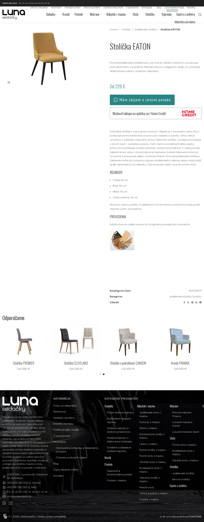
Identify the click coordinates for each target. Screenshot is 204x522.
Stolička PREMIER (47, 363)
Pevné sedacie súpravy (120, 412)
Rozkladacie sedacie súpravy (119, 420)
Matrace (174, 406)
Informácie (59, 442)
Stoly (172, 438)
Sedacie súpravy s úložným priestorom (118, 429)
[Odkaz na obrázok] (20, 404)
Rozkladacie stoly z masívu (150, 469)
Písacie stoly (146, 487)
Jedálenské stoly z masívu (150, 414)
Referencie (59, 411)
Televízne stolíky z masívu (149, 479)
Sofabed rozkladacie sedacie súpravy (119, 449)
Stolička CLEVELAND (99, 363)
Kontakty (58, 475)
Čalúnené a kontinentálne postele (119, 472)
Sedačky (108, 406)
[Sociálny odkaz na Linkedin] (196, 302)
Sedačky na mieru (63, 417)
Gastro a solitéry (178, 486)
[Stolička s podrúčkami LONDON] (151, 341)
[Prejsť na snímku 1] (100, 374)
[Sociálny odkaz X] (188, 302)
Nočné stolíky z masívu (152, 450)
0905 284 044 (9, 3)
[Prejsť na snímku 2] (103, 374)
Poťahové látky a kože (66, 429)
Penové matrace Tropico (181, 414)
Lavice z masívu (148, 444)
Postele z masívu (116, 480)
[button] (122, 240)
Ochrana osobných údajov (71, 457)
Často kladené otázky (66, 469)
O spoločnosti (61, 436)
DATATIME (196, 516)
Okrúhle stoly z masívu (152, 462)
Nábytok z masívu (146, 406)
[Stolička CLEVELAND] (99, 341)
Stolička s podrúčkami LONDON (151, 363)
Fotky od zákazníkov (65, 405)
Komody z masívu (149, 422)
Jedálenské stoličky (145, 29)
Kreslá (107, 457)
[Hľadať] (200, 14)
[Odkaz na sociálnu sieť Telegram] (200, 302)
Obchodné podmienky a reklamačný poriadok (77, 449)
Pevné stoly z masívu (151, 456)
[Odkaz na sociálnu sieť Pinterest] (192, 302)
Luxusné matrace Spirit (185, 432)
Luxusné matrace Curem (182, 423)
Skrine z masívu (148, 428)
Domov (114, 29)
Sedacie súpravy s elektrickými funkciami (119, 439)
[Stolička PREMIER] (47, 341)
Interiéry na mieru (63, 423)
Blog (55, 463)
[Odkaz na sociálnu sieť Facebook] (184, 302)
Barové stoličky (181, 479)
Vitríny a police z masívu (153, 493)
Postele (108, 464)
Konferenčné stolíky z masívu (152, 436)
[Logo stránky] (13, 14)
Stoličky (126, 29)
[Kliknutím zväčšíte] (9, 82)
